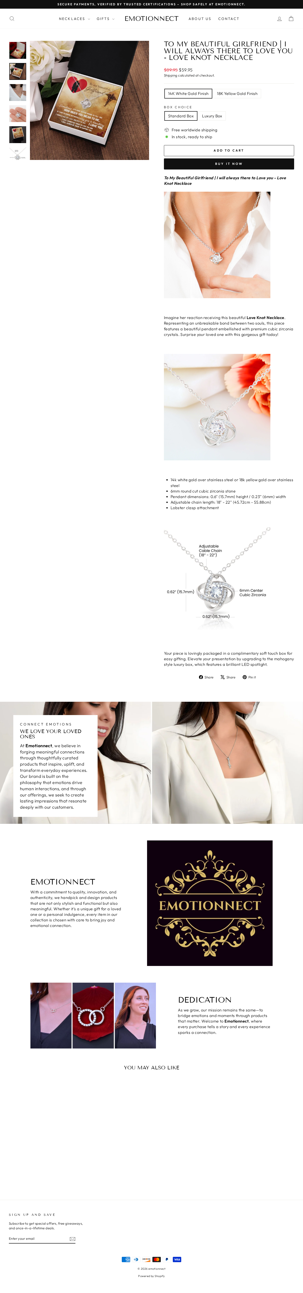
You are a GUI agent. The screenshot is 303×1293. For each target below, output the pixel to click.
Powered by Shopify (151, 1276)
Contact (229, 18)
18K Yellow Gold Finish (237, 93)
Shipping (170, 75)
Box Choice (178, 107)
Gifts (104, 18)
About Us (200, 18)
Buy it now (229, 164)
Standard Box (181, 115)
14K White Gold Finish (188, 93)
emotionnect (151, 19)
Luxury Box (212, 115)
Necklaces (73, 18)
